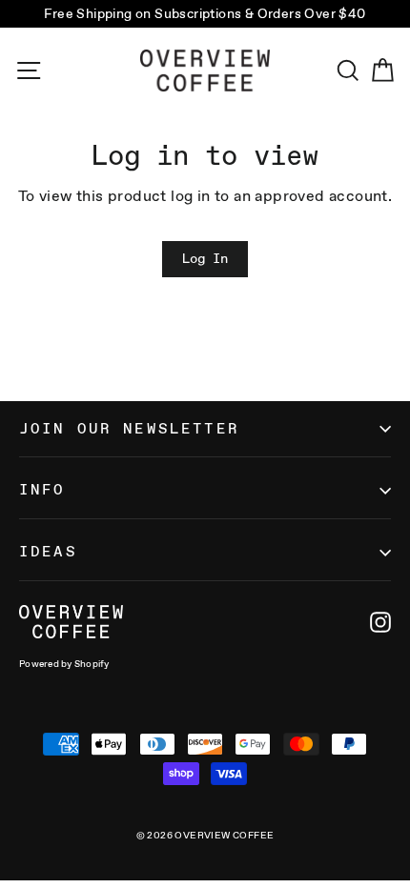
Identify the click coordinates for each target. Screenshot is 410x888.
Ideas (48, 551)
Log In (205, 258)
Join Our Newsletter (129, 428)
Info (42, 489)
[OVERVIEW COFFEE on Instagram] (380, 622)
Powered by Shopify (64, 663)
